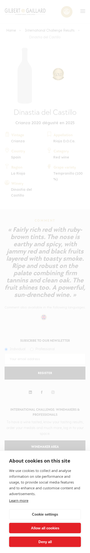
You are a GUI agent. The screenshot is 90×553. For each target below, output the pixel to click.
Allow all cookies (45, 528)
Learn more (18, 500)
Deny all (45, 542)
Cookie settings (45, 514)
